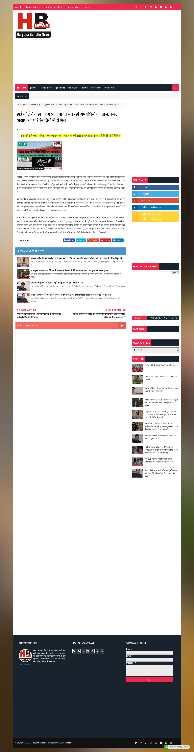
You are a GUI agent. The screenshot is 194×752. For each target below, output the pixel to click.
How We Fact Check (53, 7)
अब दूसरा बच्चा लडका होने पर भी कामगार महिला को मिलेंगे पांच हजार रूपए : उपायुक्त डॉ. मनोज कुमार (69, 270)
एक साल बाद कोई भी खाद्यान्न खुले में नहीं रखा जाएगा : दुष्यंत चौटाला (57, 282)
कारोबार (85, 87)
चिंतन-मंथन (109, 87)
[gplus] (146, 7)
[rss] (156, 7)
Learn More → (25, 664)
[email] (161, 7)
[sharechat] (176, 743)
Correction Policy (32, 7)
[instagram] (151, 7)
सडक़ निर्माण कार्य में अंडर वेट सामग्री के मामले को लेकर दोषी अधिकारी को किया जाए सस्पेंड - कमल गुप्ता (71, 294)
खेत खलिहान (73, 87)
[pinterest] (171, 7)
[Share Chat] (176, 7)
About (18, 7)
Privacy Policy (73, 7)
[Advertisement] (97, 63)
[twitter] (136, 7)
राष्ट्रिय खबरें (96, 87)
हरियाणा (33, 87)
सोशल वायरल (47, 87)
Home (86, 7)
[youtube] (166, 7)
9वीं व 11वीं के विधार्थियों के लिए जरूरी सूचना (160, 365)
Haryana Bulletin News (31, 105)
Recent (139, 318)
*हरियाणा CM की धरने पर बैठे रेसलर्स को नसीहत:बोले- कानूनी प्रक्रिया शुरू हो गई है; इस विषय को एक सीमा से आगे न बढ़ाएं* (161, 450)
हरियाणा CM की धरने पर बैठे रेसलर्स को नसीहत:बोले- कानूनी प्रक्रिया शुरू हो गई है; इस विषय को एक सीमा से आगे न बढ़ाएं (161, 426)
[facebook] (141, 7)
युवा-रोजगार (60, 87)
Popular (155, 318)
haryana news (48, 105)
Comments (171, 318)
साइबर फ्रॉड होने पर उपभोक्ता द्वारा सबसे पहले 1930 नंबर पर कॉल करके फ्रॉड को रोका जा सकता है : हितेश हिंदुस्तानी (76, 258)
